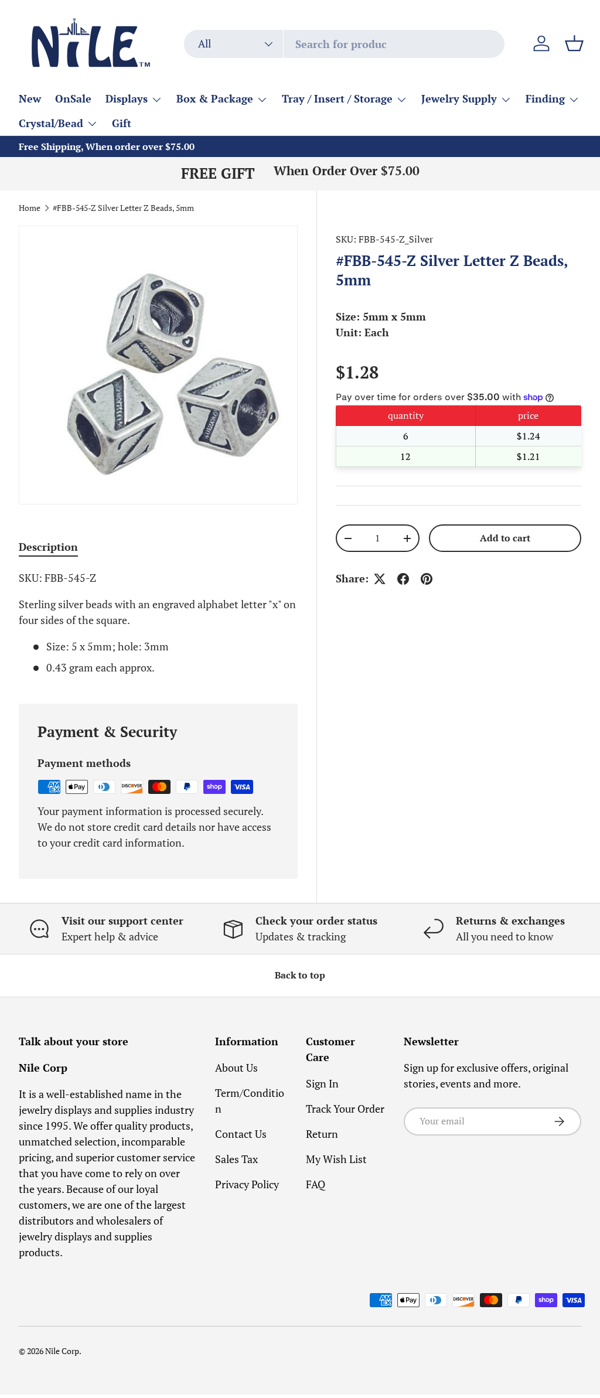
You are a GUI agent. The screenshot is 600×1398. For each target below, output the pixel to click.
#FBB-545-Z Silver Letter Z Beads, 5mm (123, 208)
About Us (236, 1068)
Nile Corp (62, 1351)
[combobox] (344, 44)
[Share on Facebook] (403, 579)
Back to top (300, 975)
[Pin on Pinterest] (426, 579)
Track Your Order (345, 1109)
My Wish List (336, 1159)
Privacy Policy (247, 1184)
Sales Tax (236, 1159)
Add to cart (505, 538)
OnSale (73, 98)
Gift (121, 123)
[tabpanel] (158, 623)
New (30, 98)
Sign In (322, 1083)
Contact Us (241, 1134)
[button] (574, 43)
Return (322, 1134)
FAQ (315, 1184)
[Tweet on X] (379, 579)
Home (29, 208)
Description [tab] (48, 547)
